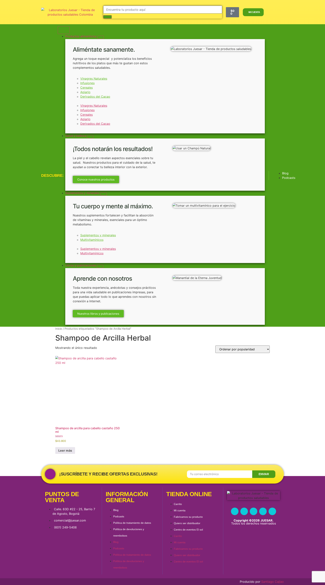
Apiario (85, 92)
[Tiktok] (272, 511)
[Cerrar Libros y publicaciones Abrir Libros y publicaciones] (100, 266)
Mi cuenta (179, 510)
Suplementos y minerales (98, 235)
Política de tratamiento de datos (132, 522)
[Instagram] (244, 511)
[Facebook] (234, 511)
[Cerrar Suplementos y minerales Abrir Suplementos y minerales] (103, 194)
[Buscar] (107, 17)
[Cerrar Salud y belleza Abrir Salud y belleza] (90, 136)
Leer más (65, 450)
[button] (116, 101)
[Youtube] (253, 511)
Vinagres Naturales (93, 78)
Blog (115, 510)
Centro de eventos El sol (188, 529)
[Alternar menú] (64, 30)
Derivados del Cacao (95, 96)
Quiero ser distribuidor (187, 523)
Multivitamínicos (91, 240)
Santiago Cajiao (272, 581)
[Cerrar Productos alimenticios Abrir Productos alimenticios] (100, 37)
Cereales (86, 87)
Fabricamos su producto (188, 516)
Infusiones (87, 83)
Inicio (58, 328)
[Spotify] (263, 511)
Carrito (178, 504)
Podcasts (118, 516)
